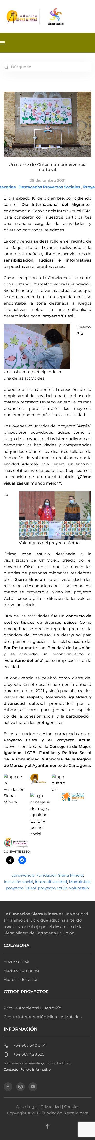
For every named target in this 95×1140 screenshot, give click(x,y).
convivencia (23, 875)
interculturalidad (51, 881)
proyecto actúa (52, 888)
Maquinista (80, 881)
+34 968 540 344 (29, 1045)
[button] (2, 43)
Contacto (11, 1069)
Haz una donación (21, 979)
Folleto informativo (35, 1069)
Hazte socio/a (16, 962)
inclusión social (18, 881)
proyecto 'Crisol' (21, 888)
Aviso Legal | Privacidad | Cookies (47, 1106)
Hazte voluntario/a (21, 970)
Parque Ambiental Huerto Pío (32, 1008)
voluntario (79, 888)
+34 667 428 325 (28, 1054)
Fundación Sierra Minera (59, 875)
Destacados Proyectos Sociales (49, 187)
